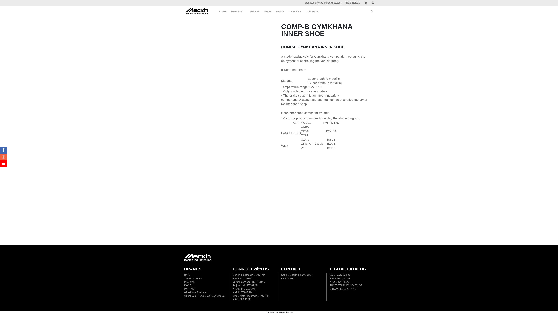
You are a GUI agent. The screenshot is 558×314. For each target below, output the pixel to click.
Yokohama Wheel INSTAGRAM (249, 282)
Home (223, 11)
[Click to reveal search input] (372, 11)
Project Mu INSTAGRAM (245, 285)
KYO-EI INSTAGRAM (244, 289)
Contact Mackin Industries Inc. (296, 275)
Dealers (295, 11)
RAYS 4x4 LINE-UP (340, 278)
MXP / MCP (190, 289)
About (254, 11)
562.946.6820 (353, 3)
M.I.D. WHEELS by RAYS (343, 289)
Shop (267, 11)
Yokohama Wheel (193, 278)
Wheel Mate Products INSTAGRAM (251, 296)
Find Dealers (288, 278)
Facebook (3, 150)
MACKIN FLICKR (242, 299)
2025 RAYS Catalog (340, 275)
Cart (366, 3)
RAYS (187, 275)
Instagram (3, 157)
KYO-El (188, 285)
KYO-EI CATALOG (339, 282)
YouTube (3, 163)
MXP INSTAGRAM (242, 292)
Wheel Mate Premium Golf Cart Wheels (204, 296)
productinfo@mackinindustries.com (323, 3)
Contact (312, 11)
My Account (373, 3)
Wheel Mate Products (195, 292)
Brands (236, 11)
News (280, 11)
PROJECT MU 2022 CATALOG (346, 285)
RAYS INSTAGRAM (243, 278)
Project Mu (189, 282)
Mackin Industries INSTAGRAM (249, 275)
